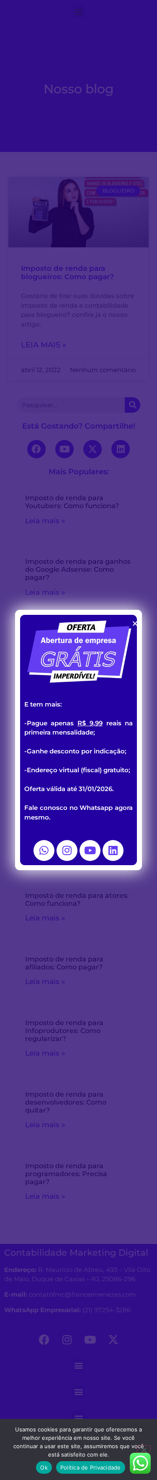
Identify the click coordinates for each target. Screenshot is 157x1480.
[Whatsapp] (43, 850)
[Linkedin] (113, 850)
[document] (78, 740)
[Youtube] (90, 850)
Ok (44, 1467)
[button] (135, 623)
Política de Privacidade (90, 1467)
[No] (143, 1449)
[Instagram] (67, 850)
